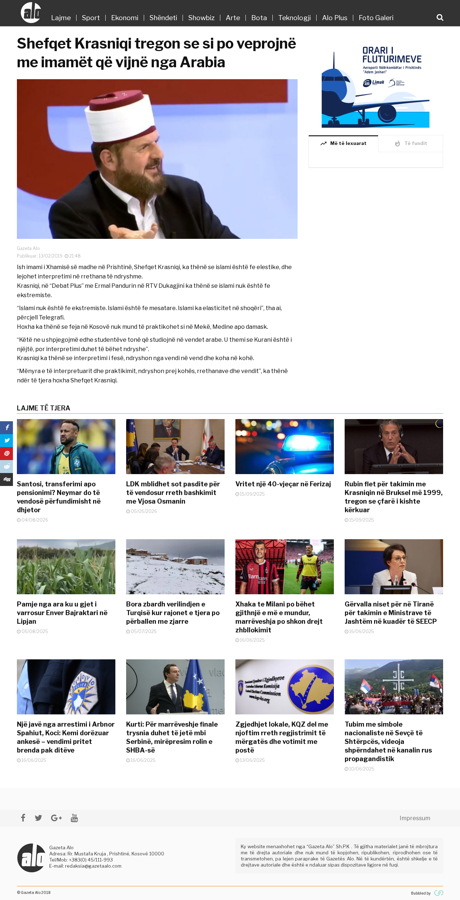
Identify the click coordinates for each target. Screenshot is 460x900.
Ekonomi (124, 18)
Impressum (415, 818)
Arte (233, 18)
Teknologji (294, 18)
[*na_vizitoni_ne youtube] (74, 818)
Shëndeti (163, 18)
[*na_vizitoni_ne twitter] (38, 818)
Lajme (61, 18)
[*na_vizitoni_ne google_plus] (56, 818)
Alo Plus (335, 18)
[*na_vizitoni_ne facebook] (23, 818)
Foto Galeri (376, 18)
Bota (259, 18)
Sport (91, 18)
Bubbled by (421, 893)
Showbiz (201, 18)
